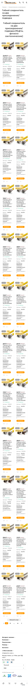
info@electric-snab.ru (8, 653)
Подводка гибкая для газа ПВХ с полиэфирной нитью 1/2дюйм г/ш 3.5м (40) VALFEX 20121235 (21, 155)
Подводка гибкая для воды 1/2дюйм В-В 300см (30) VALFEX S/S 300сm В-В (8, 493)
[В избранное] (4, 85)
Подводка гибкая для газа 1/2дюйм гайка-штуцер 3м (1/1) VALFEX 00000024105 (21, 59)
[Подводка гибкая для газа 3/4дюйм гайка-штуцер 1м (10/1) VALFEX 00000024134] (8, 578)
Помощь (4, 644)
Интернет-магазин (8, 637)
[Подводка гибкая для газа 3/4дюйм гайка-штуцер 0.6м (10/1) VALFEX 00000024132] (21, 94)
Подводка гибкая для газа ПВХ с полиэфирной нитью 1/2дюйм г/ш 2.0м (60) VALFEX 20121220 (21, 300)
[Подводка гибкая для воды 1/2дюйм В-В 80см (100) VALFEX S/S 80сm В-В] (21, 432)
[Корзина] (9, 684)
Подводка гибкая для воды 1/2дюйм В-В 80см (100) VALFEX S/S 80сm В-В (21, 444)
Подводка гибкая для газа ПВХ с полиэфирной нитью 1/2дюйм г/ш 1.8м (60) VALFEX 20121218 (8, 348)
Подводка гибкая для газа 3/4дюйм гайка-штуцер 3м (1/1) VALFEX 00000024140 (7, 541)
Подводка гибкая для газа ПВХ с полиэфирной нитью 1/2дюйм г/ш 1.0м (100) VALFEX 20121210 (7, 252)
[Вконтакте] (11, 662)
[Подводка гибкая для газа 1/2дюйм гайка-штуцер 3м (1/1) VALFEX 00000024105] (21, 47)
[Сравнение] (21, 684)
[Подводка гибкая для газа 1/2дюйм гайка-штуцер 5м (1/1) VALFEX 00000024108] (8, 94)
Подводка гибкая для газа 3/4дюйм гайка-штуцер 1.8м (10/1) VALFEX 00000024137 (21, 590)
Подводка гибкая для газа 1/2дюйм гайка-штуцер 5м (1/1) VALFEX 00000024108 (7, 107)
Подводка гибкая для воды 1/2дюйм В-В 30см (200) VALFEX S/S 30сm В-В (7, 59)
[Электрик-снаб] (10, 2)
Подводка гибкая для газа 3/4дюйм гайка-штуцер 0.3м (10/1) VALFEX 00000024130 (8, 154)
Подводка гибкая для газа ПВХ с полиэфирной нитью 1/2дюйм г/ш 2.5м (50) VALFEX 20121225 (21, 348)
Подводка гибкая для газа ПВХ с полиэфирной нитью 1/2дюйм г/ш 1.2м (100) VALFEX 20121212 (7, 203)
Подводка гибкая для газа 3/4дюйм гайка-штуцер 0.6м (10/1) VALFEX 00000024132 (21, 107)
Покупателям (6, 642)
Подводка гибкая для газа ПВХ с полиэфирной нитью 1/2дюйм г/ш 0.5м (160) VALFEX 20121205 (7, 300)
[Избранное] (15, 684)
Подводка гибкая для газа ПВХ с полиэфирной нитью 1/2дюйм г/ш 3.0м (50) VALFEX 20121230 (21, 397)
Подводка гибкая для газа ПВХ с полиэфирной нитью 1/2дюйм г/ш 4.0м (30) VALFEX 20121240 (7, 445)
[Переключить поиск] (23, 2)
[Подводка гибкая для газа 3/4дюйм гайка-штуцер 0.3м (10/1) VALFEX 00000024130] (8, 142)
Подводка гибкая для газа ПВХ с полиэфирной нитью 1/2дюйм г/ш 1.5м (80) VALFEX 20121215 (8, 397)
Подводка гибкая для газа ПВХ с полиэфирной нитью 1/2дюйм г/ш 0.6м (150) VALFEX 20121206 (21, 203)
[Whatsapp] (3, 662)
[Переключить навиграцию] (2, 2)
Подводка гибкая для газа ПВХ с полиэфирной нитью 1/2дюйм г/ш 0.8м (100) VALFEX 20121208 (21, 252)
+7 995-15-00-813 (7, 650)
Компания (5, 639)
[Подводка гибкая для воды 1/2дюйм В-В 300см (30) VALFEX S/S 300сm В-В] (8, 481)
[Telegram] (7, 662)
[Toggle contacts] (19, 2)
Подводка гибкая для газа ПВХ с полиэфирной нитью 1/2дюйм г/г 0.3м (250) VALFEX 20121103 (21, 542)
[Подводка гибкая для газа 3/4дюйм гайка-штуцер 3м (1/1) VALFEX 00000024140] (8, 529)
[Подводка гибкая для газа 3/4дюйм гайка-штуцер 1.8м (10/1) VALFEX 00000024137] (21, 578)
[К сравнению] (7, 85)
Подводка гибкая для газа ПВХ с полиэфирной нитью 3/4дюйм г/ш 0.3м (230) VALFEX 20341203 (21, 494)
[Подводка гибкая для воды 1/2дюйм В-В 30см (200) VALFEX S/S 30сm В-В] (8, 47)
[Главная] (3, 684)
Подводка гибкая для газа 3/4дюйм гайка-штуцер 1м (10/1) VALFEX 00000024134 (7, 590)
